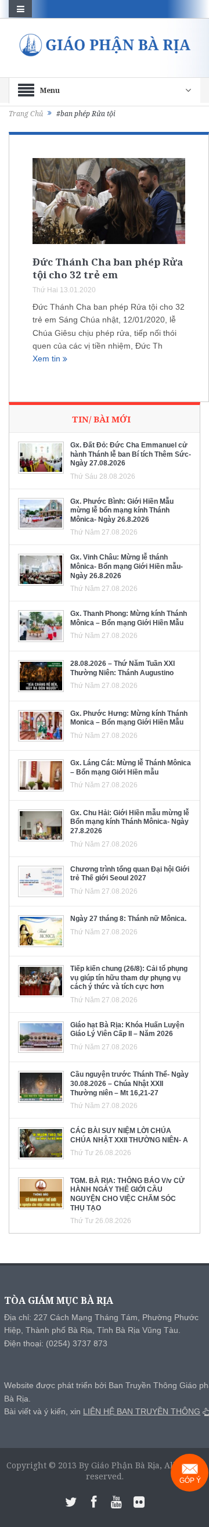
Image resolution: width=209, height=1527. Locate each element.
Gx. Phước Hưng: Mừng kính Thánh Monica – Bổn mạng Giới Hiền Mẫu (129, 718)
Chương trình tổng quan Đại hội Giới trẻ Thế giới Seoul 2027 (129, 874)
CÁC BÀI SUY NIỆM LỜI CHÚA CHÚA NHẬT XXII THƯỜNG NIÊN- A (129, 1135)
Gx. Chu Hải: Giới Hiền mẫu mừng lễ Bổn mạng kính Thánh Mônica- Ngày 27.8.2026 (129, 822)
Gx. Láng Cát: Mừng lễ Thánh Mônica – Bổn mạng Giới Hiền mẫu (130, 767)
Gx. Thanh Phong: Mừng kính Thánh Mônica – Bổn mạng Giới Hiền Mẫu (128, 618)
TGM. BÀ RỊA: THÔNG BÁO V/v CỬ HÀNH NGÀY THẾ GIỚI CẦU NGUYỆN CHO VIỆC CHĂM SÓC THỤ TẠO (127, 1194)
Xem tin (48, 358)
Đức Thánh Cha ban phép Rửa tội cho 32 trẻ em (108, 268)
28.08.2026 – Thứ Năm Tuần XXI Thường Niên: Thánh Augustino (122, 668)
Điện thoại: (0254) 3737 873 (55, 1343)
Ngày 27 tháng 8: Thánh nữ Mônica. (128, 919)
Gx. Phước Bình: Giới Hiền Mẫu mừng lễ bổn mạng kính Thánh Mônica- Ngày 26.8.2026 (122, 510)
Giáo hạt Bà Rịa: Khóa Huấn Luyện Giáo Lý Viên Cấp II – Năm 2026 (127, 1029)
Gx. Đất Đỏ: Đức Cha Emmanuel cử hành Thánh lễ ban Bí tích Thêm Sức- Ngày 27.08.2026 (130, 454)
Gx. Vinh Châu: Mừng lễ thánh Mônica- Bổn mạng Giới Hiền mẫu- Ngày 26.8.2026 (126, 566)
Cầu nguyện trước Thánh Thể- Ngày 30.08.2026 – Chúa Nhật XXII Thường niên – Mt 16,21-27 (129, 1083)
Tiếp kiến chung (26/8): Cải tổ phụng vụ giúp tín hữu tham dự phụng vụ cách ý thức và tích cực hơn (129, 978)
